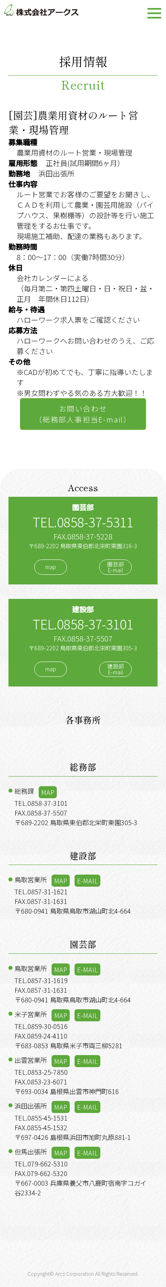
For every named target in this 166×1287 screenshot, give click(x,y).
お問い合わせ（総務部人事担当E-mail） (83, 413)
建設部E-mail (115, 669)
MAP (47, 792)
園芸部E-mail (115, 567)
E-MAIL (87, 880)
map (50, 567)
